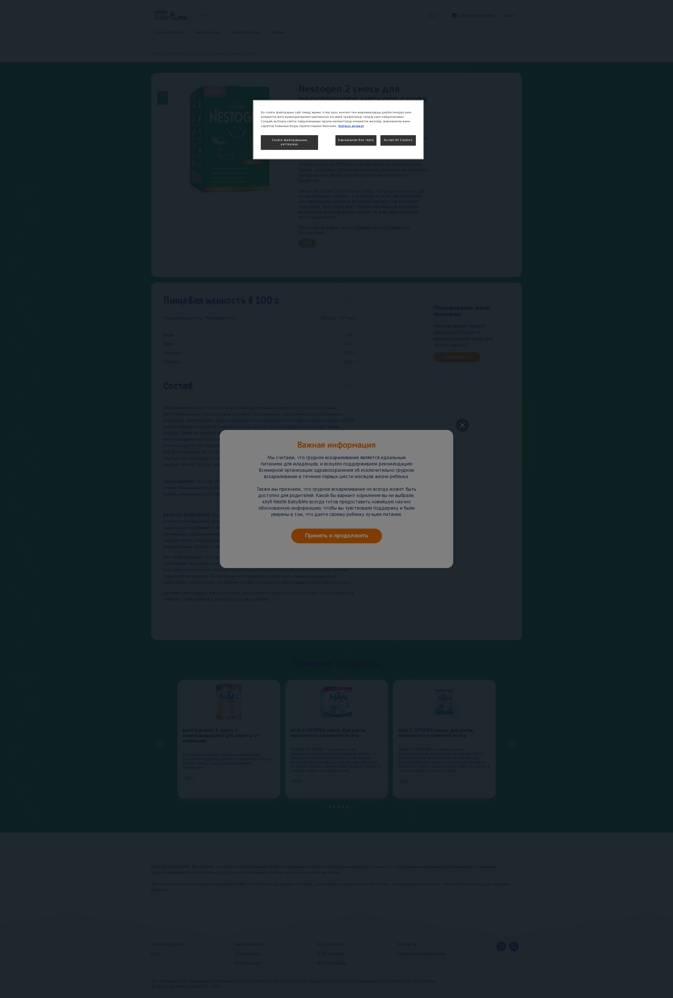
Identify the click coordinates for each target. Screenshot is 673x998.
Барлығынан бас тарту (356, 140)
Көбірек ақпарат (351, 126)
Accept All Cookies (398, 140)
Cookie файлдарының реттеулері (289, 142)
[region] (338, 129)
